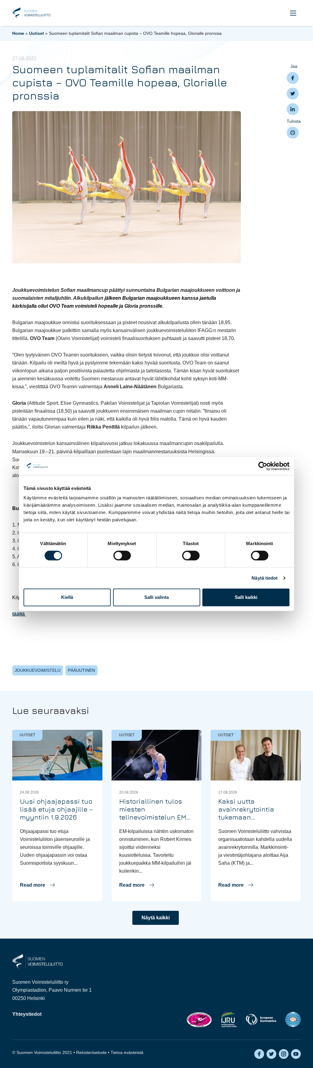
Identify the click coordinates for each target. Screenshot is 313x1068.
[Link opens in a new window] (199, 1019)
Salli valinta (156, 597)
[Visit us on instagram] (284, 1054)
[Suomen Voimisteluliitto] (37, 961)
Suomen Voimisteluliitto (31, 13)
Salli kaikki (246, 597)
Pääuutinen (81, 670)
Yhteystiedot (27, 1014)
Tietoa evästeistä (127, 1052)
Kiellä (67, 597)
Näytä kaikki (156, 917)
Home (18, 33)
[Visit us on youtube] (296, 1054)
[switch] (122, 555)
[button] (293, 13)
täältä (19, 614)
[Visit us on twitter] (271, 1054)
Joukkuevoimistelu (38, 670)
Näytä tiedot (265, 578)
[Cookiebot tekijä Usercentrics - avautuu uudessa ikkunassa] (262, 466)
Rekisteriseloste (91, 1052)
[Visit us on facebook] (259, 1054)
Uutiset (36, 33)
